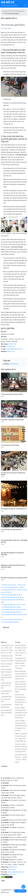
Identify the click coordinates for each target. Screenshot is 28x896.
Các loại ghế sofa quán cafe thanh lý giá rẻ (6, 712)
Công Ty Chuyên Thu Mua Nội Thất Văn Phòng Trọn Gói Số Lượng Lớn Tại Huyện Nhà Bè (21, 712)
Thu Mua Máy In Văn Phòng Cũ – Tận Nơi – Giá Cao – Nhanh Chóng (21, 758)
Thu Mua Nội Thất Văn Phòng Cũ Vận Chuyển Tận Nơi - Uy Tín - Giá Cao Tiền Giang (20, 663)
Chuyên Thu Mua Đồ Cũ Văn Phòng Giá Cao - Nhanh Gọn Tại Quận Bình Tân (21, 737)
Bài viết (11, 11)
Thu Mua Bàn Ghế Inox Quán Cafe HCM (13, 609)
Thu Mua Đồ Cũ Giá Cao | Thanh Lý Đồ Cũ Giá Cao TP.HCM (7, 658)
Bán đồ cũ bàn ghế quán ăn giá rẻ (12, 595)
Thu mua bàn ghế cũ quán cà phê (12, 619)
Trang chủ (5, 11)
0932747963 (12, 344)
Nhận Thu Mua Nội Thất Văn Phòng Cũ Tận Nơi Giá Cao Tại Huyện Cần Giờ (21, 674)
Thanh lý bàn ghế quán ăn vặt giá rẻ (12, 597)
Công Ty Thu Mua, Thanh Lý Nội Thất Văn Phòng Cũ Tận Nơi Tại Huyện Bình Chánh (20, 686)
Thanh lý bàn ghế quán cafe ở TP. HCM (13, 604)
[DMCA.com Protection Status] (7, 877)
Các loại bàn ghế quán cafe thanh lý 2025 (6, 677)
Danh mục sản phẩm (9, 5)
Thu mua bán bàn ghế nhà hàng (11, 612)
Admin (9, 28)
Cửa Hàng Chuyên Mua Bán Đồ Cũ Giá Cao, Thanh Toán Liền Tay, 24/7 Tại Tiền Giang (20, 650)
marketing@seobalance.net (14, 349)
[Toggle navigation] (25, 5)
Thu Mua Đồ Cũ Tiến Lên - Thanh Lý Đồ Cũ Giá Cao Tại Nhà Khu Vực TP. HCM (7, 649)
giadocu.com (11, 351)
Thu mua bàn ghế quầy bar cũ (11, 622)
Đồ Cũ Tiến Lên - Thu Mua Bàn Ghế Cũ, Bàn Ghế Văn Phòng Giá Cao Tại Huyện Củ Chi (20, 699)
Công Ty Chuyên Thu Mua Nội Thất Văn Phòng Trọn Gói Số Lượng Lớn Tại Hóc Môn (21, 725)
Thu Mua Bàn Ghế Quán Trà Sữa (11, 607)
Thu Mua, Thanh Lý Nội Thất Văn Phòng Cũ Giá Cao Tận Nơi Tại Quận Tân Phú (21, 747)
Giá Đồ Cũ (7, 2)
